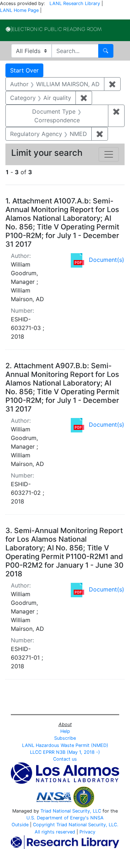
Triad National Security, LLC (70, 811)
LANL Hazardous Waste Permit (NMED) (65, 745)
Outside (20, 824)
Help (65, 731)
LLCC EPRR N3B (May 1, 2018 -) (65, 752)
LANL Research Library (74, 3)
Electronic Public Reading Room (53, 29)
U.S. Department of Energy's (57, 818)
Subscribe (65, 738)
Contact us (65, 759)
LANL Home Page (19, 10)
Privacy (87, 832)
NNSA (97, 818)
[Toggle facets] (109, 154)
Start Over (24, 70)
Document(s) (106, 259)
